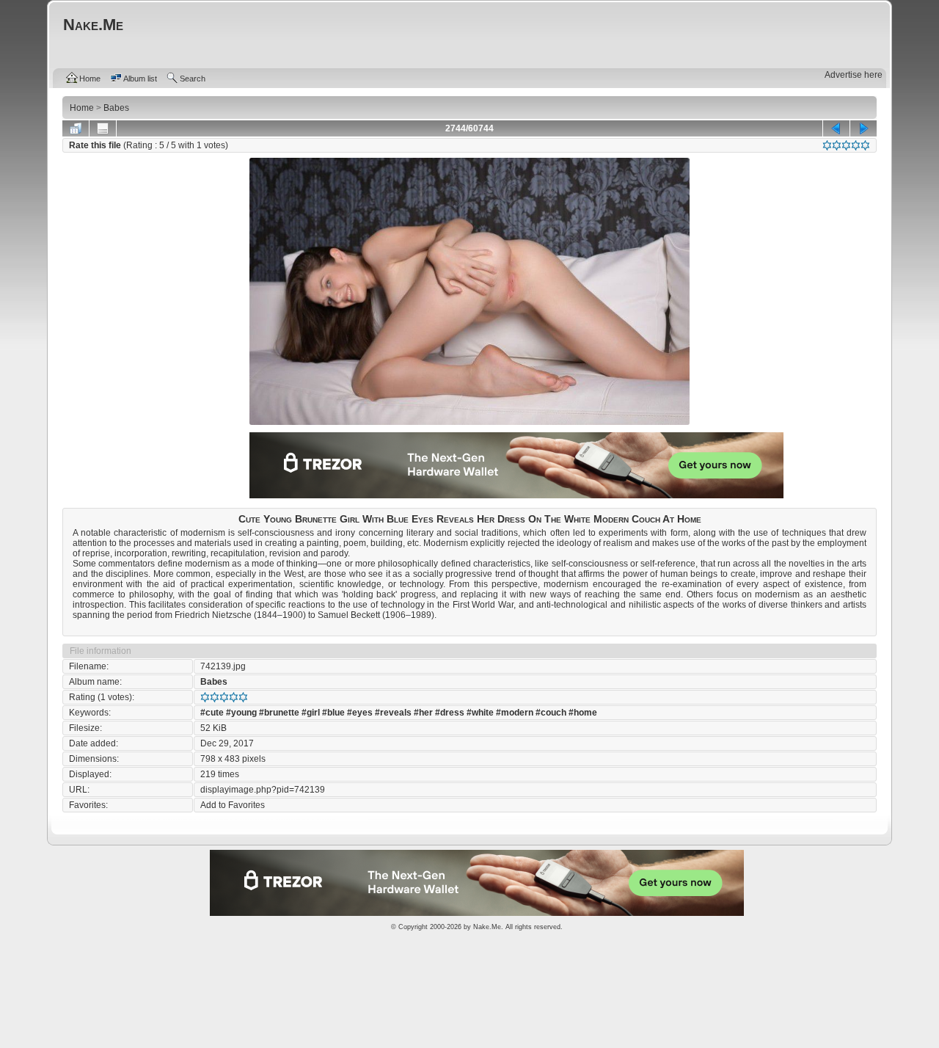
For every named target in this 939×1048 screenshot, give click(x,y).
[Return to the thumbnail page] (75, 128)
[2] (836, 145)
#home (583, 712)
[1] (827, 145)
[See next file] (863, 128)
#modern (514, 712)
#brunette (279, 712)
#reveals (393, 712)
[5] (865, 145)
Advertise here (854, 75)
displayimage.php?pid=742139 (262, 790)
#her (423, 712)
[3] (846, 145)
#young (241, 712)
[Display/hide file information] (102, 128)
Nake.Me (487, 927)
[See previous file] (836, 128)
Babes (213, 682)
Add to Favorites (232, 805)
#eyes (360, 712)
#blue (333, 712)
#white (480, 712)
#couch (551, 712)
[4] (856, 145)
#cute (212, 712)
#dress (449, 712)
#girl (311, 712)
